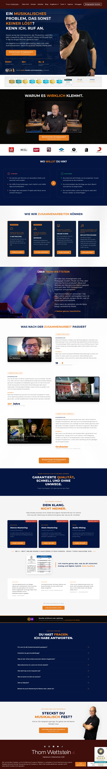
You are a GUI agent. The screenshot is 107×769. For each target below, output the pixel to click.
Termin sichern (17, 252)
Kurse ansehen (64, 252)
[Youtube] (58, 746)
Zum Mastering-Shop (53, 607)
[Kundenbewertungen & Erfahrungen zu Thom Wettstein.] (68, 81)
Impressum (46, 757)
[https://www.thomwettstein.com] (13, 4)
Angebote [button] (53, 4)
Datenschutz (56, 757)
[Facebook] (45, 746)
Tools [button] (62, 4)
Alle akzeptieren (81, 764)
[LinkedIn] (53, 746)
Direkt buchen (18, 543)
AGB (62, 757)
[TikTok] (62, 746)
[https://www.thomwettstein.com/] (53, 752)
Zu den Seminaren (41, 252)
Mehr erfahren (87, 252)
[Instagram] (49, 746)
